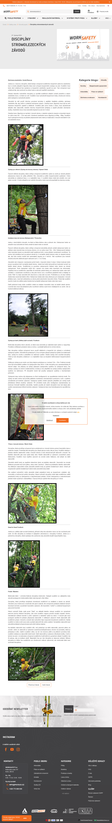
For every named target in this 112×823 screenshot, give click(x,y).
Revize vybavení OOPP (95, 793)
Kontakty (84, 5)
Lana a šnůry (65, 777)
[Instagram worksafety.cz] (18, 749)
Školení (90, 797)
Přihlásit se (68, 709)
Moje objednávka (101, 5)
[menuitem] (14, 18)
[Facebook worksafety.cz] (6, 749)
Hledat (77, 11)
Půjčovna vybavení (94, 801)
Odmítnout (49, 420)
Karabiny (64, 769)
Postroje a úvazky (66, 773)
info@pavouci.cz (16, 785)
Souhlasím (62, 420)
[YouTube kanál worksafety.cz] (12, 749)
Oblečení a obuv (66, 781)
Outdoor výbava (66, 789)
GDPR (90, 777)
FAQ (89, 769)
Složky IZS (37, 785)
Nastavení (56, 415)
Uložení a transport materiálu (70, 785)
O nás (79, 5)
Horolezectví (38, 781)
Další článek (46, 685)
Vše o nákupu (91, 5)
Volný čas (37, 789)
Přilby (63, 765)
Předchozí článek (33, 685)
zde (78, 412)
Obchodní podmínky (94, 781)
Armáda (36, 777)
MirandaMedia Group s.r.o (103, 820)
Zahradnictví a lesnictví (41, 773)
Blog (89, 785)
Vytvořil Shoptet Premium (86, 820)
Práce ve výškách (39, 769)
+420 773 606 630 (15, 789)
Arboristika (37, 765)
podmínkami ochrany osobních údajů (87, 715)
